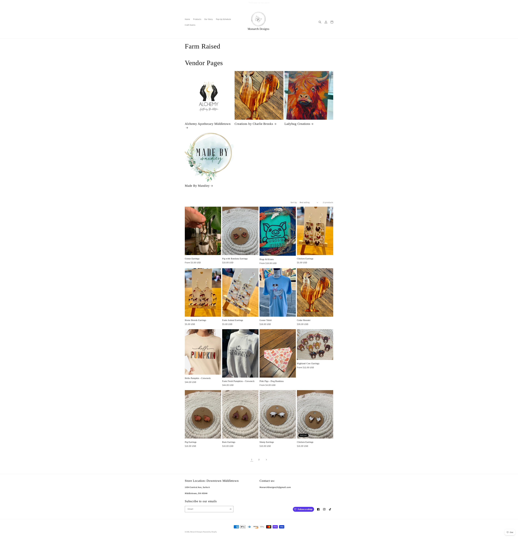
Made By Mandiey (197, 185)
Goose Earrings (192, 258)
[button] (320, 22)
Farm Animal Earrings (232, 320)
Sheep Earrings (267, 442)
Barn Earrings (228, 442)
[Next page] (266, 460)
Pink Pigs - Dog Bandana (272, 381)
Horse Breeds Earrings (195, 320)
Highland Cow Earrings (308, 363)
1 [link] (251, 459)
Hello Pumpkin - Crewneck (198, 378)
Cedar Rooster (304, 320)
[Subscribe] (230, 509)
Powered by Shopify (210, 532)
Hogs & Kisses (267, 259)
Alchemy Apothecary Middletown (208, 124)
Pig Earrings (191, 442)
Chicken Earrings (305, 258)
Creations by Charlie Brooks (254, 124)
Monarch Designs (196, 532)
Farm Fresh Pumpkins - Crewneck (238, 381)
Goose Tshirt (266, 320)
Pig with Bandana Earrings (235, 258)
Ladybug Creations (297, 124)
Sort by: (294, 202)
